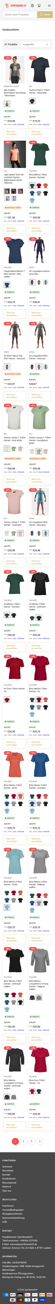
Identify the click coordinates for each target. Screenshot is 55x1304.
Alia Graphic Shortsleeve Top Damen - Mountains (15, 93)
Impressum (8, 1205)
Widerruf (6, 1186)
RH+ (31, 86)
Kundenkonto (9, 1178)
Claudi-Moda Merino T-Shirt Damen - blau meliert (14, 274)
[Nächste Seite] (39, 1141)
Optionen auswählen (11, 133)
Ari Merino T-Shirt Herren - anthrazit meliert (37, 607)
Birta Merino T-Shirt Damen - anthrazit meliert (13, 984)
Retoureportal (9, 1182)
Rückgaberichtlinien (12, 1213)
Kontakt (6, 1174)
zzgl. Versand (18, 124)
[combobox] (27, 14)
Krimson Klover (11, 86)
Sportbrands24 (31, 1290)
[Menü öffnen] (49, 5)
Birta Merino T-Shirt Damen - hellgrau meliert (38, 884)
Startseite (7, 1166)
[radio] (7, 104)
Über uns (6, 1190)
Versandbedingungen (13, 1210)
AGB (4, 1221)
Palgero (33, 171)
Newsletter (7, 1170)
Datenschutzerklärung (13, 1218)
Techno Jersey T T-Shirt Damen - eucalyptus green (40, 440)
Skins (31, 267)
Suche (47, 14)
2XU (5, 171)
